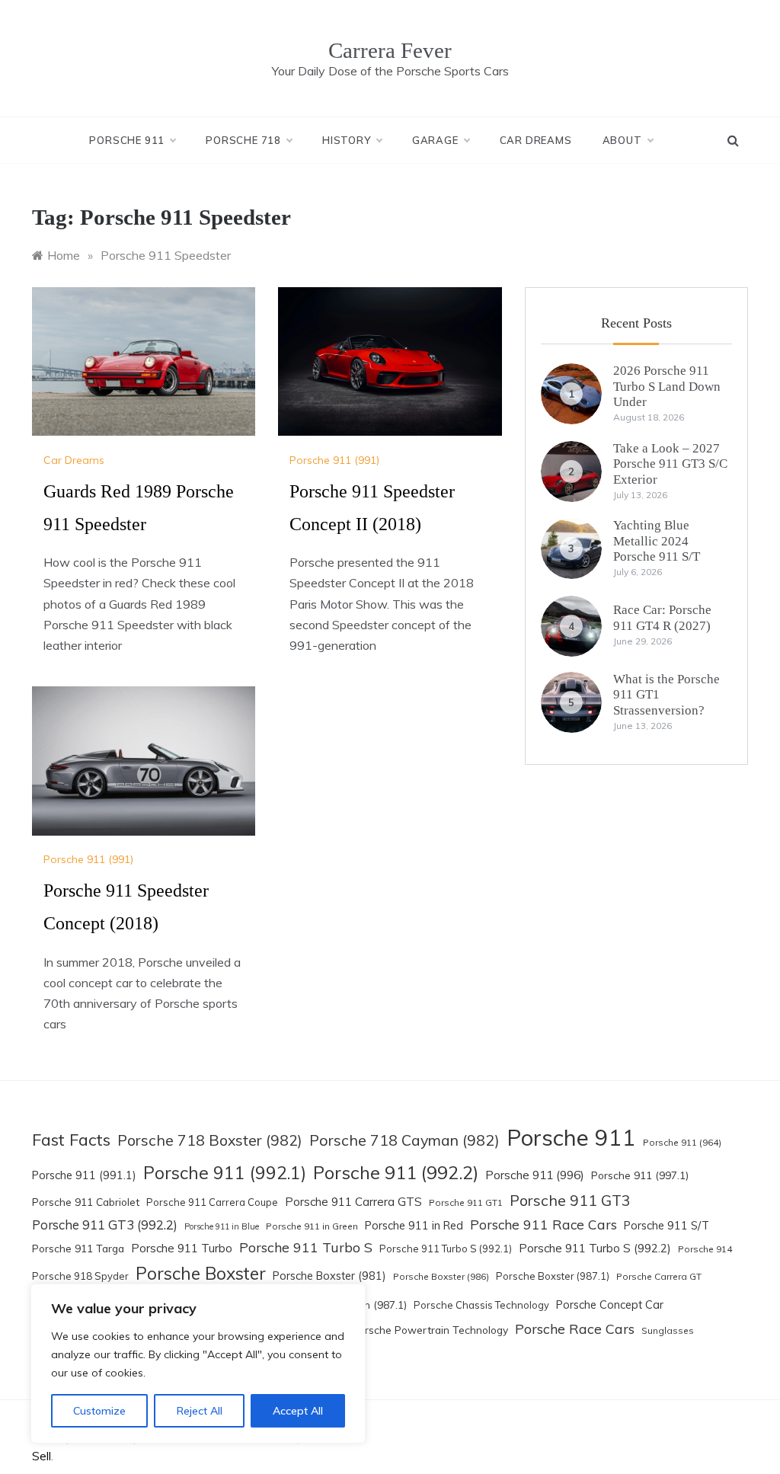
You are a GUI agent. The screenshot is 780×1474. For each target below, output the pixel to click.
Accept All (298, 1411)
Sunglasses (667, 1330)
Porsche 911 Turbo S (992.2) (595, 1248)
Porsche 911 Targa (78, 1248)
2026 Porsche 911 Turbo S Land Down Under (667, 386)
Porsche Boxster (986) (441, 1276)
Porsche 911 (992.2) (395, 1172)
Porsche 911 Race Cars (543, 1224)
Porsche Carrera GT (659, 1276)
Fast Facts (71, 1139)
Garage (435, 140)
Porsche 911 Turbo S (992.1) (445, 1248)
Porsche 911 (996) (534, 1174)
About (622, 140)
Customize (99, 1411)
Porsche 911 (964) (682, 1142)
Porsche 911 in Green (312, 1226)
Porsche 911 (127, 140)
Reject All (199, 1411)
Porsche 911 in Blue (221, 1226)
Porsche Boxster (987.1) (552, 1276)
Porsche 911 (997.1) (640, 1175)
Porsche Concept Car (609, 1305)
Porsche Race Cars (575, 1328)
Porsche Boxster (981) (329, 1276)
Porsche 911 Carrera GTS (353, 1201)
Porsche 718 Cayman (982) (404, 1139)
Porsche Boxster (201, 1273)
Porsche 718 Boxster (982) (209, 1140)
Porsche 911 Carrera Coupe (212, 1202)
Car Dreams (536, 140)
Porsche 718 (243, 140)
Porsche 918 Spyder (80, 1276)
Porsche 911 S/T (666, 1226)
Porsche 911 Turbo (181, 1248)
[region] (198, 1364)
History (346, 140)
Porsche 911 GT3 (570, 1200)
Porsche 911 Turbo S (305, 1247)
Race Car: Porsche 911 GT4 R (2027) (662, 617)
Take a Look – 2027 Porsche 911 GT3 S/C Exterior (670, 464)
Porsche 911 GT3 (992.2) (104, 1225)
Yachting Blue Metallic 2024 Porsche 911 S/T (656, 541)
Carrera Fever (390, 50)
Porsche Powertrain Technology (430, 1329)
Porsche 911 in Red (414, 1226)
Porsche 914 (705, 1249)
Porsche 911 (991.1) (84, 1175)
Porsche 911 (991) (334, 460)
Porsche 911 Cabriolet (85, 1201)
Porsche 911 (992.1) (224, 1173)
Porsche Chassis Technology (481, 1305)
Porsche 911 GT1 (466, 1202)
